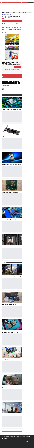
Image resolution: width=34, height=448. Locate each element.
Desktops (19, 2)
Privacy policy (18, 441)
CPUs (6, 2)
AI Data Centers (13, 12)
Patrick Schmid (6, 18)
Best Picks (4, 2)
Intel (5, 81)
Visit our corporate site (27, 436)
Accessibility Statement (4, 442)
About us (18, 442)
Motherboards (7, 14)
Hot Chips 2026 (7, 12)
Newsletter (20, 23)
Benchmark (17, 81)
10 (12, 76)
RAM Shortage (18, 12)
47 (13, 77)
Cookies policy (26, 441)
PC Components (11, 2)
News (14, 2)
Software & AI (22, 2)
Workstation (10, 81)
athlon (3, 81)
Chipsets (10, 14)
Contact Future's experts (12, 441)
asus (7, 81)
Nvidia (14, 81)
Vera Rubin (30, 12)
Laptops (16, 2)
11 (13, 76)
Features (3, 18)
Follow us (17, 23)
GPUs (8, 2)
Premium (29, 2)
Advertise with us (11, 442)
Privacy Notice (3, 69)
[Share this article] (2, 23)
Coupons (26, 2)
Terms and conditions (4, 441)
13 (9, 77)
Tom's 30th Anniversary (24, 12)
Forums (32, 2)
